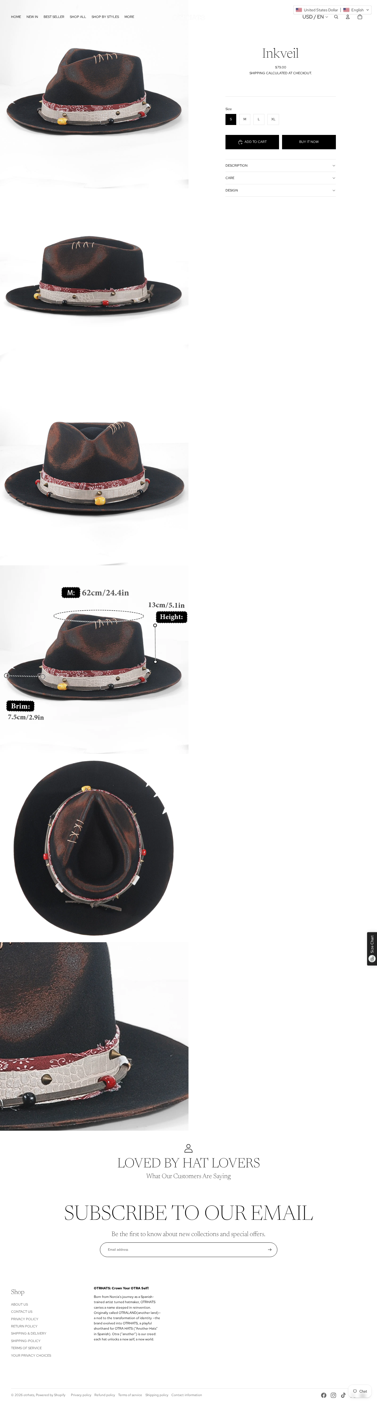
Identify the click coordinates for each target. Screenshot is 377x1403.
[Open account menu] (348, 17)
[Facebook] (323, 1395)
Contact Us (21, 1311)
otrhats (28, 1395)
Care (229, 178)
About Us (19, 1304)
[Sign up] (270, 1250)
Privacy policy (81, 1395)
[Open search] (336, 17)
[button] (332, 10)
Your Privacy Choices (31, 1355)
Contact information (186, 1395)
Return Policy (24, 1326)
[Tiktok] (343, 1395)
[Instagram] (333, 1395)
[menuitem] (129, 17)
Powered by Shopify (50, 1395)
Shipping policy (156, 1395)
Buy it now (309, 142)
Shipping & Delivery (28, 1333)
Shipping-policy (26, 1341)
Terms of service (130, 1395)
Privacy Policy (24, 1319)
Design (231, 190)
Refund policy (104, 1395)
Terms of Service (26, 1348)
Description (236, 165)
